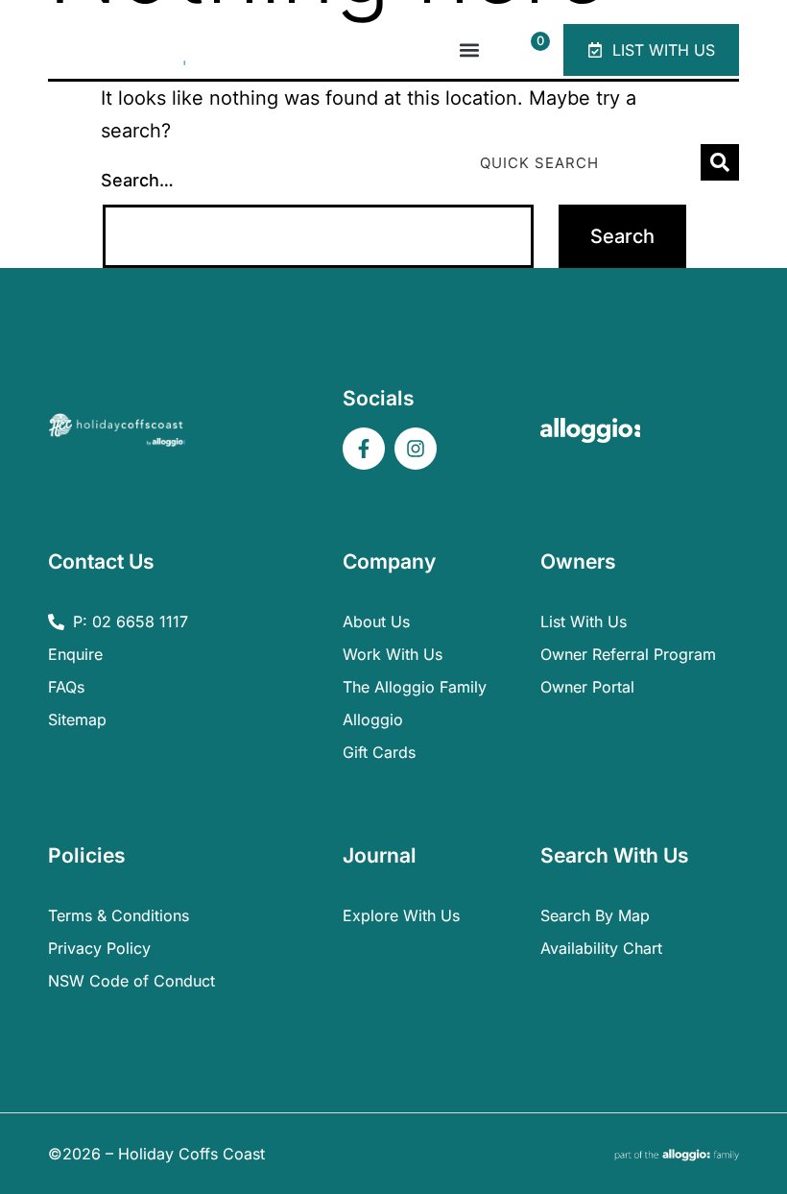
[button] (469, 50)
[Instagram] (415, 448)
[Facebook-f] (364, 448)
